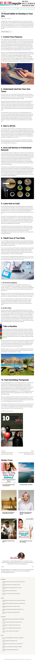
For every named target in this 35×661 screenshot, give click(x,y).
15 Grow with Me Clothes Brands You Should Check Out (12, 622)
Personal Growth (3, 11)
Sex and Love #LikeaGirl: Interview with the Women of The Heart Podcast (26, 453)
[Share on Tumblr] (1, 334)
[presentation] (9, 472)
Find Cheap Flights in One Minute (26, 484)
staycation (11, 341)
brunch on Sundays (20, 391)
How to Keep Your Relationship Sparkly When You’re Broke (8, 513)
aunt (10, 210)
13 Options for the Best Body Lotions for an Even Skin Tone (12, 643)
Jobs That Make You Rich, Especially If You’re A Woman (11, 587)
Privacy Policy (28, 659)
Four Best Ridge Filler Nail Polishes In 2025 (9, 640)
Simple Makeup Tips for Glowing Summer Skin (10, 649)
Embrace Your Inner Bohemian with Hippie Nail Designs (12, 646)
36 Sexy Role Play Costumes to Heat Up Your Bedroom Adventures (13, 600)
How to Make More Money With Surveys (9, 590)
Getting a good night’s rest (15, 315)
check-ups (11, 287)
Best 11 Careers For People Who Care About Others (11, 593)
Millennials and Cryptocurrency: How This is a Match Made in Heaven (26, 513)
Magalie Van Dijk (4, 18)
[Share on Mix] (1, 336)
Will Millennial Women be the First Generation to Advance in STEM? (7, 453)
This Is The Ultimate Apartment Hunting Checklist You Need (12, 609)
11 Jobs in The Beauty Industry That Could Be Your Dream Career (13, 581)
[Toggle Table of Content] (10, 31)
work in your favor (15, 46)
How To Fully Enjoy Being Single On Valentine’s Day (8, 485)
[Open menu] (17, 8)
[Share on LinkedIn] (1, 331)
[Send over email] (1, 338)
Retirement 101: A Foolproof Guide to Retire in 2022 (11, 625)
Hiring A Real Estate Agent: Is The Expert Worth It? (11, 584)
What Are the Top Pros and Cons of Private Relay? (11, 612)
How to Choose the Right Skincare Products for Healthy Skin (12, 637)
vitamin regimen (28, 256)
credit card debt (20, 42)
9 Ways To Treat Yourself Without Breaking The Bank (11, 628)
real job (19, 25)
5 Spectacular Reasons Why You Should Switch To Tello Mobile (13, 619)
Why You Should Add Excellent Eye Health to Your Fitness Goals (13, 603)
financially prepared (14, 137)
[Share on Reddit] (1, 332)
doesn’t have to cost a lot (13, 348)
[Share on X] (1, 327)
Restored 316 (23, 659)
